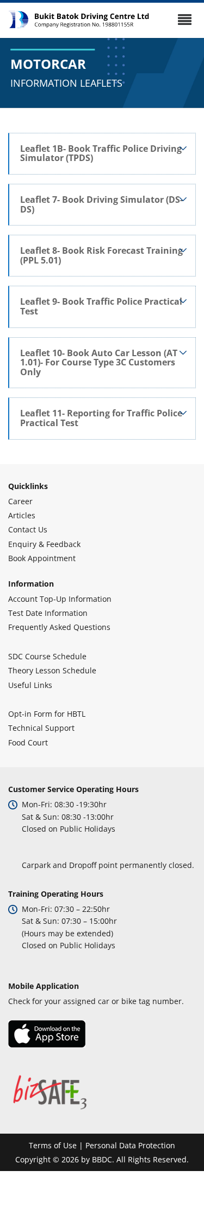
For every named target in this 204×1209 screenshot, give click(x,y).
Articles (21, 515)
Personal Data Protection (130, 1145)
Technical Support (41, 728)
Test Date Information (48, 613)
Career (20, 501)
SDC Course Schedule (47, 656)
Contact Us (27, 529)
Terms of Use (53, 1145)
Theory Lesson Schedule (52, 670)
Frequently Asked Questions (59, 627)
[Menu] (184, 19)
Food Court (28, 742)
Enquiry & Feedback (44, 544)
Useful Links (30, 685)
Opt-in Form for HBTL (46, 714)
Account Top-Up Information (60, 599)
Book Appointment (42, 558)
